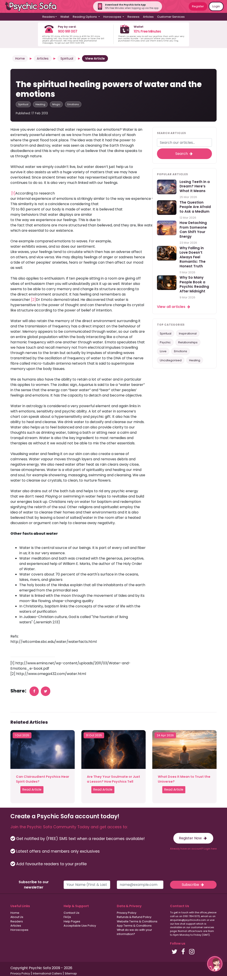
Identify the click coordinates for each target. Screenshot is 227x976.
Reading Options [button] (85, 17)
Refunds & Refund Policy (134, 917)
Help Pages (72, 921)
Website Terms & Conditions (137, 921)
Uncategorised (171, 360)
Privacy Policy (126, 913)
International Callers (47, 973)
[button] (215, 964)
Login (216, 6)
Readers (16, 921)
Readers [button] (48, 17)
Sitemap (71, 973)
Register (198, 6)
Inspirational (188, 333)
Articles (148, 17)
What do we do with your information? (134, 932)
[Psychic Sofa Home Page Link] (33, 6)
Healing (40, 104)
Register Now (191, 838)
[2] (33, 299)
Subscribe (191, 884)
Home (20, 58)
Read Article (31, 789)
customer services (202, 927)
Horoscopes (19, 930)
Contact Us (71, 913)
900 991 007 (67, 31)
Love (163, 351)
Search (182, 153)
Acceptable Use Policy (80, 925)
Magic (56, 104)
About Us (16, 917)
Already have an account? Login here (193, 848)
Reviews (133, 17)
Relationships (188, 342)
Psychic (165, 342)
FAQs (67, 917)
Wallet (64, 17)
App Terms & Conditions (134, 925)
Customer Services (171, 17)
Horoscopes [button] (112, 17)
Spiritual (67, 58)
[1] (13, 193)
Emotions (73, 104)
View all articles (171, 306)
